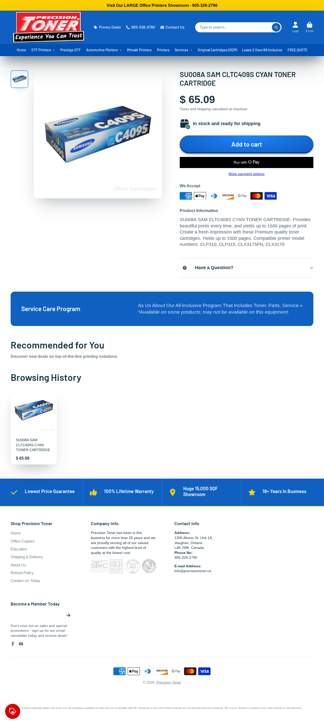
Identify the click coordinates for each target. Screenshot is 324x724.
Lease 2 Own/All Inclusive (262, 50)
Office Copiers (22, 541)
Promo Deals (110, 27)
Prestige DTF (70, 50)
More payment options (247, 174)
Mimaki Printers (139, 50)
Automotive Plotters (102, 50)
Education (19, 549)
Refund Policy (22, 573)
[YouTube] (21, 644)
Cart (309, 27)
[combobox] (238, 27)
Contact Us (175, 27)
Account (295, 27)
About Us (18, 565)
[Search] (276, 27)
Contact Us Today (25, 580)
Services (181, 50)
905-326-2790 (143, 27)
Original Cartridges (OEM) (217, 50)
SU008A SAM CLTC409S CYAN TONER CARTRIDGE (34, 426)
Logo (49, 27)
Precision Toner (168, 682)
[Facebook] (13, 644)
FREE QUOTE (297, 50)
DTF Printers (41, 50)
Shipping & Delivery (27, 557)
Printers (163, 50)
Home (21, 50)
